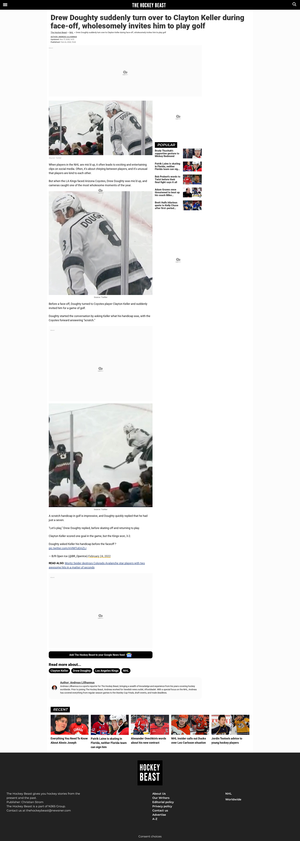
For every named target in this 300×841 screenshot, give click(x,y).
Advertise (159, 814)
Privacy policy (162, 806)
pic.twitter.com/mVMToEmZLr (68, 548)
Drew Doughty (82, 670)
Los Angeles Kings (106, 670)
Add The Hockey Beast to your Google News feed (97, 654)
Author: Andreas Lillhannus (64, 37)
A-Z (154, 819)
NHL (71, 32)
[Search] (294, 5)
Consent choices (150, 836)
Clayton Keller (59, 670)
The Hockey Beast (59, 32)
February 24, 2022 (99, 556)
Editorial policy (163, 802)
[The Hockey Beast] (149, 5)
